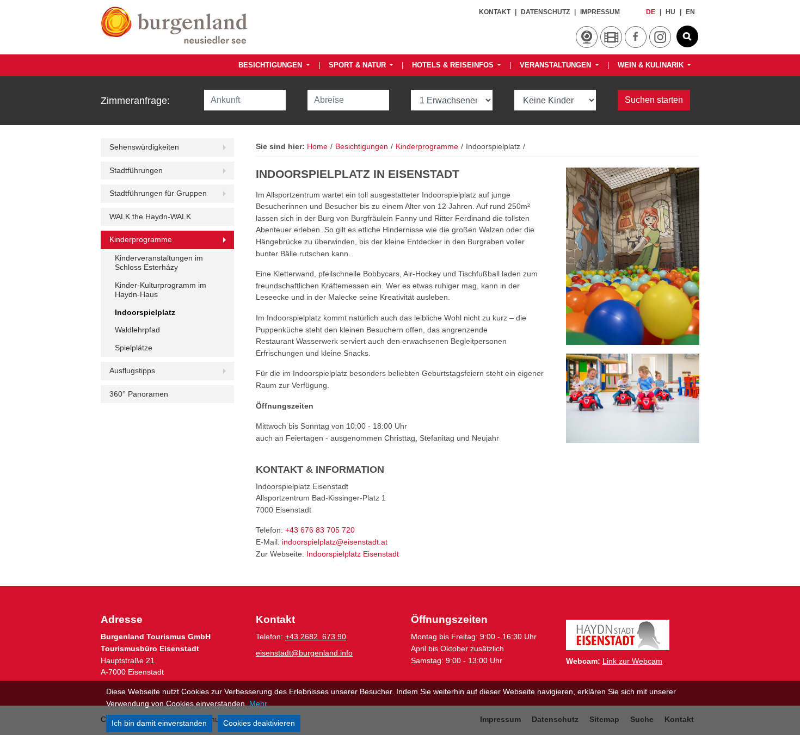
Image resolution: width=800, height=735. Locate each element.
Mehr (258, 703)
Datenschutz (545, 12)
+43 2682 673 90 (315, 636)
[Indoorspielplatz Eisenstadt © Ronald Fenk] (632, 398)
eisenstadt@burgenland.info (304, 652)
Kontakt (494, 12)
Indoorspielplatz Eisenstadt (352, 553)
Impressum (600, 12)
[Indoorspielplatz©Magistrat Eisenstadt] (632, 256)
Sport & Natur (358, 65)
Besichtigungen (271, 65)
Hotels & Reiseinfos (454, 65)
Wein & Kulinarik (652, 65)
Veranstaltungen (556, 65)
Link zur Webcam (632, 661)
